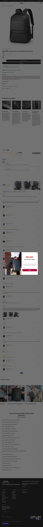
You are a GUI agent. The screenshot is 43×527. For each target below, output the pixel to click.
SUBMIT (29, 270)
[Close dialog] (37, 253)
